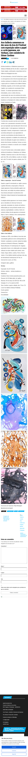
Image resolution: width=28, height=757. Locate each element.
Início (2, 19)
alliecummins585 (14, 58)
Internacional (21, 511)
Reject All (14, 754)
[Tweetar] (5, 62)
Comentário (4, 546)
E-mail (2, 572)
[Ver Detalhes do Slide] (14, 7)
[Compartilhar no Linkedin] (10, 62)
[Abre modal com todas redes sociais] (13, 62)
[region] (14, 746)
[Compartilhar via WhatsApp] (8, 62)
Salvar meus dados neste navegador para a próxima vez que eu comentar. (13, 588)
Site (2, 579)
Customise (14, 750)
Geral (16, 511)
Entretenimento (10, 511)
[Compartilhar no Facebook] (2, 62)
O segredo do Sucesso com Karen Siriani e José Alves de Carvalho (6, 518)
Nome (2, 566)
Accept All (14, 747)
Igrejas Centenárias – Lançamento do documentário (23, 534)
